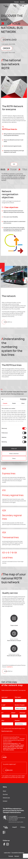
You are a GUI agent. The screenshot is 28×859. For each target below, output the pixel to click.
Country (17, 720)
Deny (14, 458)
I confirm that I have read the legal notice (14, 728)
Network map (6, 797)
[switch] (24, 433)
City (3, 720)
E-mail (4, 705)
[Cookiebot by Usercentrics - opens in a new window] (20, 399)
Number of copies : (20, 705)
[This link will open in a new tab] (14, 827)
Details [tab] (14, 403)
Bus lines (5, 794)
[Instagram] (7, 844)
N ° (3, 712)
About (4, 791)
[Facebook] (4, 844)
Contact (5, 801)
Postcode (23, 712)
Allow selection (14, 453)
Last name (5, 697)
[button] (23, 6)
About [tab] (23, 403)
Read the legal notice (6, 731)
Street (13, 712)
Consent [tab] (5, 403)
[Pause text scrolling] (14, 164)
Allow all (14, 448)
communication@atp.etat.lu (10, 743)
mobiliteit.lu (9, 667)
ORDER (5, 757)
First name (18, 697)
